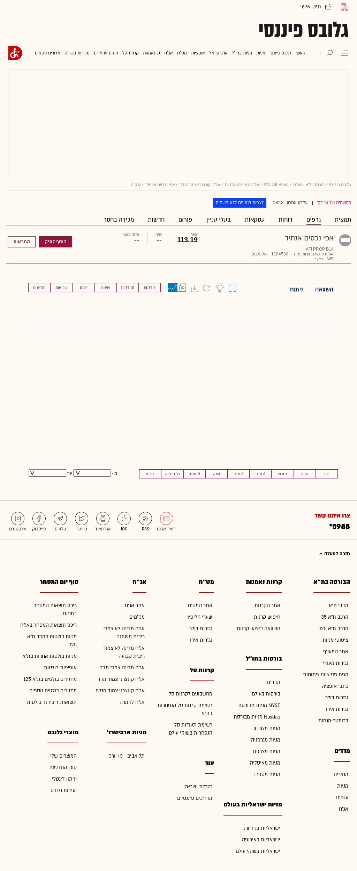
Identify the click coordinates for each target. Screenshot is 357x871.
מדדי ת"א (338, 605)
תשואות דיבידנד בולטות (52, 702)
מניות (342, 786)
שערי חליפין (200, 617)
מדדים (273, 682)
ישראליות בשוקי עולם (258, 851)
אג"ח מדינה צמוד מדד (122, 667)
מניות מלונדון (266, 728)
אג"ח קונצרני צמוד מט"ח (120, 690)
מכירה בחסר (119, 219)
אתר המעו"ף (335, 651)
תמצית (343, 219)
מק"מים (137, 617)
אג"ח (343, 809)
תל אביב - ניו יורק (126, 756)
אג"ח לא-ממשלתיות (242, 184)
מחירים (341, 774)
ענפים (342, 797)
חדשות (156, 219)
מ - (114, 473)
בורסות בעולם (266, 694)
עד (69, 473)
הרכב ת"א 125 (333, 628)
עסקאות (255, 219)
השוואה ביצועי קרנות (258, 628)
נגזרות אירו (337, 709)
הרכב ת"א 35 (334, 617)
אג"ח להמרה (132, 702)
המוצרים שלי (63, 756)
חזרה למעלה (336, 554)
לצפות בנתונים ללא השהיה (240, 203)
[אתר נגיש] (15, 53)
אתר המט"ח (200, 605)
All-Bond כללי (276, 184)
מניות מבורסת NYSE (259, 705)
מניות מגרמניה (265, 740)
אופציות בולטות (60, 667)
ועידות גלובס (64, 790)
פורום (185, 219)
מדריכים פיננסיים (194, 798)
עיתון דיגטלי (64, 779)
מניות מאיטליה (265, 763)
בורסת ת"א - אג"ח (309, 184)
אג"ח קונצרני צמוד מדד (200, 184)
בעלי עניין (218, 219)
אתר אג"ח (135, 605)
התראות (21, 242)
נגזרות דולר (336, 697)
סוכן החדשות (63, 767)
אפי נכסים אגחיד (160, 184)
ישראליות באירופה (261, 839)
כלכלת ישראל (198, 786)
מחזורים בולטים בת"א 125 (50, 679)
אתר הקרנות (267, 605)
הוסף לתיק (56, 242)
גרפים (313, 219)
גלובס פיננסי (303, 30)
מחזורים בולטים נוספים (53, 690)
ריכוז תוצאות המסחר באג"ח (48, 625)
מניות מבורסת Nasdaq (257, 717)
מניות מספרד (266, 774)
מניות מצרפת (266, 751)
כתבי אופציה (335, 686)
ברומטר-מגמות (333, 720)
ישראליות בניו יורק (261, 828)
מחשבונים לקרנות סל (190, 694)
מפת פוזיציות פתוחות (325, 674)
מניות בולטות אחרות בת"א (49, 656)
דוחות (286, 219)
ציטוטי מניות (335, 640)
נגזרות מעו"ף (335, 663)
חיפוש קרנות (267, 617)
